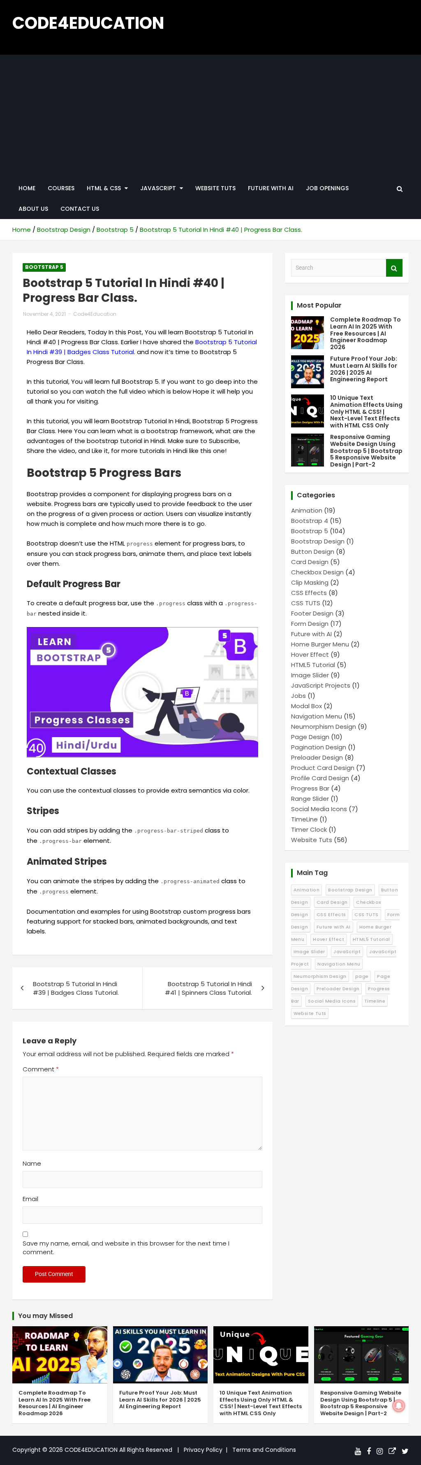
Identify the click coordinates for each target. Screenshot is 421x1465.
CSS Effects (309, 592)
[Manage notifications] (398, 1405)
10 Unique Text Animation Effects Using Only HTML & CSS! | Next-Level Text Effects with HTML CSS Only (366, 411)
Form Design (309, 623)
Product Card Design (322, 767)
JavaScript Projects (320, 685)
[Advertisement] (210, 116)
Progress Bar (310, 788)
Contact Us (79, 209)
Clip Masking (309, 582)
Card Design (309, 562)
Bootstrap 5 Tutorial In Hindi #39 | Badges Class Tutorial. (76, 988)
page (362, 976)
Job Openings (327, 188)
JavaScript (347, 951)
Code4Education (94, 313)
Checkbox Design (317, 572)
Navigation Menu (316, 716)
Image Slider (310, 675)
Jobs (298, 695)
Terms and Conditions (264, 1450)
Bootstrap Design (318, 541)
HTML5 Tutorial (313, 664)
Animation (306, 510)
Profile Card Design (320, 778)
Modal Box (306, 706)
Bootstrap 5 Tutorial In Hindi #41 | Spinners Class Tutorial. (208, 988)
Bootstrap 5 (44, 267)
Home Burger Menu (320, 644)
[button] (142, 692)
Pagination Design (318, 747)
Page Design (310, 736)
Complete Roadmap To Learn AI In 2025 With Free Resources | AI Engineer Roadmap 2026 (365, 333)
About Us (33, 209)
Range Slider (310, 798)
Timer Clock (309, 829)
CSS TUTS (305, 603)
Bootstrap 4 (309, 520)
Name (32, 1163)
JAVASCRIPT (158, 188)
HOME (27, 188)
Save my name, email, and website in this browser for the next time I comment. (126, 1247)
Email (30, 1198)
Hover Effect (310, 654)
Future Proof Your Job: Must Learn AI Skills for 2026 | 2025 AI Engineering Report (363, 369)
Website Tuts (215, 188)
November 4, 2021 (44, 313)
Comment (41, 1069)
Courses (61, 188)
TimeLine (304, 819)
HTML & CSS (104, 188)
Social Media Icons (319, 809)
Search (394, 268)
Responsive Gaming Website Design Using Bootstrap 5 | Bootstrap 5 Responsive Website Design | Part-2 (366, 451)
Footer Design (312, 613)
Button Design (312, 551)
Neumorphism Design (323, 726)
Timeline (374, 1001)
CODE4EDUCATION (88, 23)
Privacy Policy (203, 1450)
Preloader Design (317, 757)
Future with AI (271, 188)
